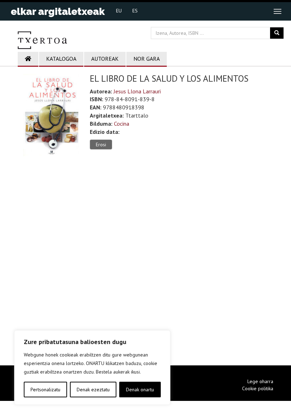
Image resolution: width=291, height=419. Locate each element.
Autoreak (105, 58)
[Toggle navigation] (277, 11)
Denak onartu (140, 389)
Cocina (121, 123)
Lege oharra (260, 381)
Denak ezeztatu (93, 389)
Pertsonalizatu (45, 389)
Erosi (101, 144)
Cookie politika (257, 388)
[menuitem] (118, 10)
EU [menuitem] (119, 10)
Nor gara (146, 58)
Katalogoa (61, 58)
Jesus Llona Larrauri (137, 91)
